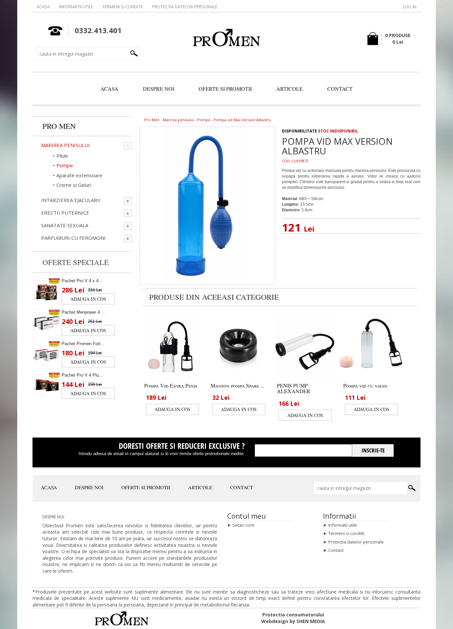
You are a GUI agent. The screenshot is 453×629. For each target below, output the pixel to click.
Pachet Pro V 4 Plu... (82, 375)
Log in (410, 7)
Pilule (62, 155)
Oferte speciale (75, 262)
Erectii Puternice (65, 213)
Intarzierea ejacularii (70, 200)
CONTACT (340, 88)
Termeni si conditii (122, 7)
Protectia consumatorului (293, 614)
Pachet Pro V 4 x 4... (82, 280)
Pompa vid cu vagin (365, 386)
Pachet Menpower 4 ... (83, 312)
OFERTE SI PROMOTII (225, 88)
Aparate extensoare (79, 175)
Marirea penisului (178, 119)
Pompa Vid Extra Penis (170, 386)
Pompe (203, 119)
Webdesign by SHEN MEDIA (293, 621)
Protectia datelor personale (185, 7)
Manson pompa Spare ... (237, 386)
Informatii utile (76, 7)
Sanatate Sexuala (64, 225)
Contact (336, 550)
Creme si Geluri (73, 185)
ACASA (109, 88)
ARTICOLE (289, 88)
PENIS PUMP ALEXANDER (293, 388)
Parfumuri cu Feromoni (73, 238)
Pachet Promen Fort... (83, 343)
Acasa (43, 7)
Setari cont (243, 525)
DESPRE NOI (158, 88)
